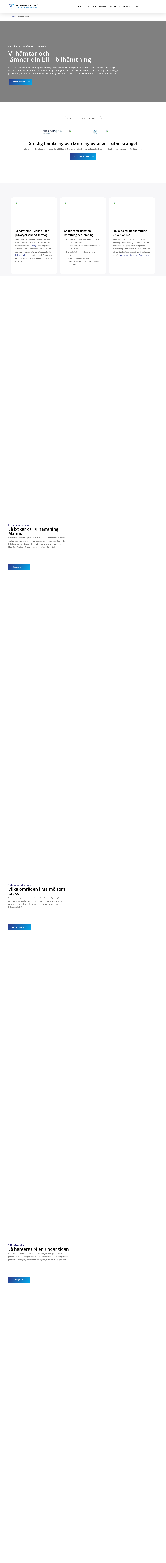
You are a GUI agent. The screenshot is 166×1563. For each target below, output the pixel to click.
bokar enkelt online (23, 255)
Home (13, 17)
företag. (33, 246)
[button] (20, 82)
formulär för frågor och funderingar (134, 255)
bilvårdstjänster (38, 904)
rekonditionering (15, 904)
